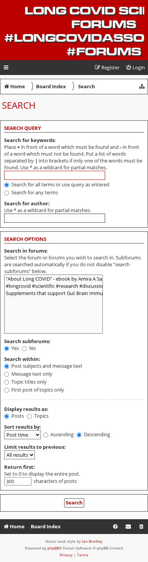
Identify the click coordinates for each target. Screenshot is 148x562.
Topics (41, 415)
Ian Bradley (92, 541)
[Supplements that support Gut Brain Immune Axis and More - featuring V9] (53, 293)
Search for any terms (34, 192)
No (32, 348)
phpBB (53, 548)
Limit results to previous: (35, 446)
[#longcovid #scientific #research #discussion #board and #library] (53, 286)
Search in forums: (26, 250)
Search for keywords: (30, 140)
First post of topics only (37, 389)
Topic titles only (28, 381)
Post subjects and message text (46, 365)
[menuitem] (135, 67)
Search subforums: (27, 341)
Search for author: (27, 203)
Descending (96, 434)
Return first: (19, 467)
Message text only (31, 373)
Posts (17, 415)
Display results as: (26, 409)
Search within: (22, 359)
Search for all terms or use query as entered (59, 184)
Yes (14, 348)
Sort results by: (22, 426)
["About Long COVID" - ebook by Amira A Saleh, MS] (53, 279)
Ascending (61, 434)
